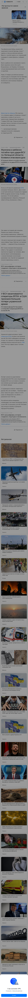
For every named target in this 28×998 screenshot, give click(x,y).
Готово (14, 995)
